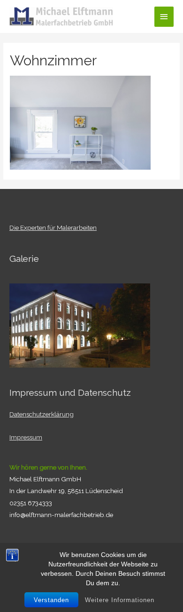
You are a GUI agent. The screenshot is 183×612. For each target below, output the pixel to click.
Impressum (25, 437)
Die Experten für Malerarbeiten (53, 227)
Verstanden (51, 600)
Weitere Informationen (119, 600)
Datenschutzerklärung (41, 414)
